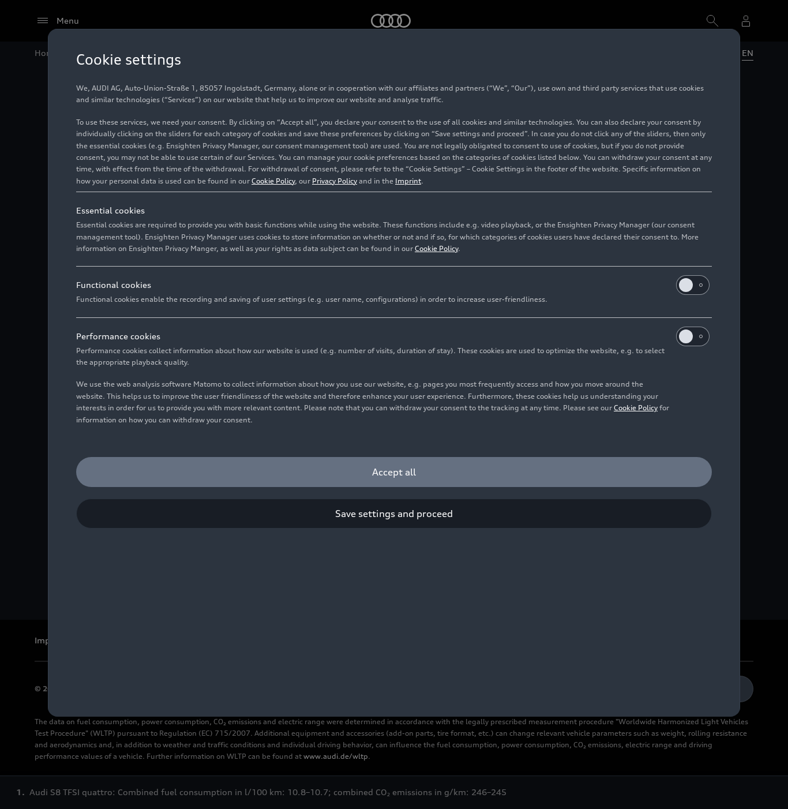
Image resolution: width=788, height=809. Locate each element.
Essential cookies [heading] (110, 210)
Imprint (408, 181)
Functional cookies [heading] (113, 285)
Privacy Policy (334, 181)
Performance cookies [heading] (118, 336)
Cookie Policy (273, 181)
